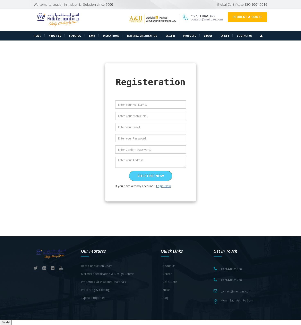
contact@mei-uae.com (207, 19)
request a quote (247, 17)
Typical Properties (93, 298)
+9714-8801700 (231, 280)
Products (189, 35)
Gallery (170, 35)
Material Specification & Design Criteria (107, 274)
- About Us (168, 266)
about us (55, 35)
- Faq (164, 298)
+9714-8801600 (231, 269)
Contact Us (244, 35)
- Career (166, 274)
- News (165, 290)
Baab (92, 35)
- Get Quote (169, 282)
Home (37, 35)
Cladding (75, 35)
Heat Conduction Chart (96, 266)
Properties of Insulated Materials (103, 282)
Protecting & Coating (95, 290)
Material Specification (142, 35)
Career (225, 35)
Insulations (111, 35)
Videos (208, 35)
